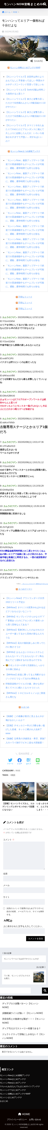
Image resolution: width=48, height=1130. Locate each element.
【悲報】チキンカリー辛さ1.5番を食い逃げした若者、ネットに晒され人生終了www (25, 729)
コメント (8, 839)
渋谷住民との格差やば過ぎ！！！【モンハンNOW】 (23, 1021)
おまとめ (25, 707)
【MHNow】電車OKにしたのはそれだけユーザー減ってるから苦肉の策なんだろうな (25, 634)
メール (6, 885)
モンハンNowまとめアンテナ (13, 1079)
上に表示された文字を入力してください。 (23, 926)
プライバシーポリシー (17, 1119)
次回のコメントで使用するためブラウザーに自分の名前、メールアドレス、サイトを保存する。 (25, 911)
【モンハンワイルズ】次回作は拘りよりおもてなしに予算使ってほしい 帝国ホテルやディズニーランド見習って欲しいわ (25, 81)
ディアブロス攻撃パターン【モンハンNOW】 (20, 1005)
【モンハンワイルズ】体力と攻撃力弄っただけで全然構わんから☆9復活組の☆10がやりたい (25, 103)
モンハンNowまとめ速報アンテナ (25, 151)
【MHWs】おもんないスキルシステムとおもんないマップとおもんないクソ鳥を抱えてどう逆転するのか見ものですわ (25, 656)
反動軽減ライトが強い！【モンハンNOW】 (23, 1013)
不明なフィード (25, 297)
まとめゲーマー (25, 589)
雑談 (13, 775)
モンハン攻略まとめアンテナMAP (25, 67)
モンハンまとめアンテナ (11, 1097)
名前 (5, 874)
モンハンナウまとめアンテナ (13, 1090)
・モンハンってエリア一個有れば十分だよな (34, 584)
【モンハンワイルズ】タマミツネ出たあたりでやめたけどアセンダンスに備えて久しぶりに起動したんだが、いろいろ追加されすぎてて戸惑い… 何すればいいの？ (25, 133)
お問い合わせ (35, 1119)
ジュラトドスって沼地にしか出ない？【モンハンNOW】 (23, 1036)
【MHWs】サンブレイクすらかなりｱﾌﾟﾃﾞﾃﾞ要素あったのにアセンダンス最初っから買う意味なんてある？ (25, 620)
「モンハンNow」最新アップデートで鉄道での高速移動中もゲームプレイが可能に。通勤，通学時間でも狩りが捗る (25, 164)
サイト (6, 897)
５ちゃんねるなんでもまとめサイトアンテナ (20, 1086)
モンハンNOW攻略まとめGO (24, 4)
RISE (18, 770)
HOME (25, 1114)
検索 (45, 991)
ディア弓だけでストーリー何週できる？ (21, 1028)
